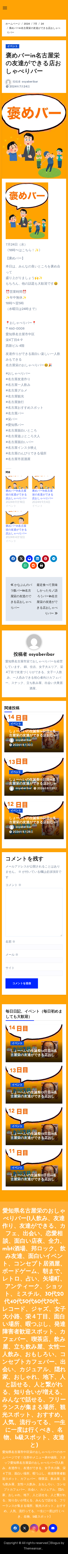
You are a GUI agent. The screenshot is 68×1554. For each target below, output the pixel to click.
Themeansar (32, 1548)
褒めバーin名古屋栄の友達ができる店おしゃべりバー (33, 64)
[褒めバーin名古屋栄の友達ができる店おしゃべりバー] (17, 482)
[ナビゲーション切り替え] (5, 8)
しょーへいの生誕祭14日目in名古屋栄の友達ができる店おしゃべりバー (33, 735)
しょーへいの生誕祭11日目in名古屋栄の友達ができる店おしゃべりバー (33, 1179)
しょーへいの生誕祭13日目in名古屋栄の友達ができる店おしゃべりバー (33, 784)
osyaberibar (30, 81)
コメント (13, 885)
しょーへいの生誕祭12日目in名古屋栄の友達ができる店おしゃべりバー (33, 822)
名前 (10, 941)
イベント (12, 46)
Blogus (55, 1543)
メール (11, 954)
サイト (10, 968)
